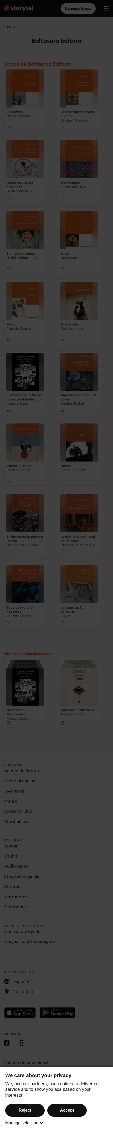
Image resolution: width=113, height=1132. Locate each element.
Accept (67, 1110)
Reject (25, 1110)
